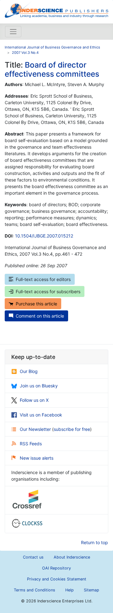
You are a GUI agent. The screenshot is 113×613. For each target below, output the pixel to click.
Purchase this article (36, 303)
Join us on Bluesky (39, 385)
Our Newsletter (36, 429)
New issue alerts (36, 458)
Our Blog (29, 371)
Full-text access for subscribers (48, 291)
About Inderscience (72, 557)
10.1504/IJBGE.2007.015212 (44, 235)
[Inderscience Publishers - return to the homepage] (56, 9)
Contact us (33, 557)
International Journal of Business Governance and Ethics (52, 47)
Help (69, 590)
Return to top (94, 542)
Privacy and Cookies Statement (56, 579)
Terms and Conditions (34, 590)
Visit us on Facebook (41, 414)
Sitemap (91, 590)
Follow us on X (34, 400)
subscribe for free (72, 429)
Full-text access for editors (43, 279)
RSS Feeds (31, 443)
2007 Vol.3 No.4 (25, 52)
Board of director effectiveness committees (52, 69)
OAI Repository (56, 568)
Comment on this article (40, 316)
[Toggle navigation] (13, 31)
